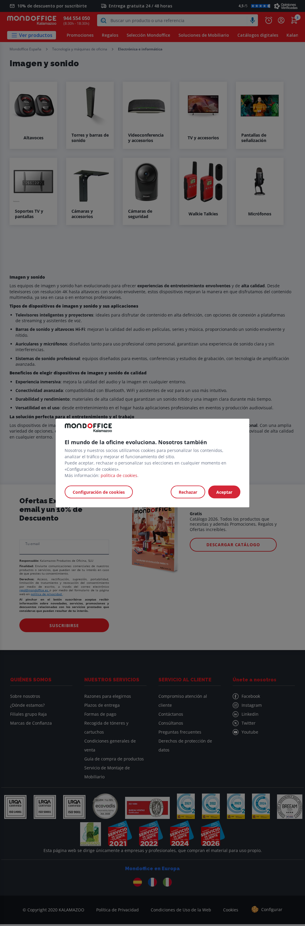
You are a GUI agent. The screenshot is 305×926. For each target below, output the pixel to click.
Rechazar (188, 492)
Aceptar (224, 492)
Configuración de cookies (99, 492)
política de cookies (119, 475)
